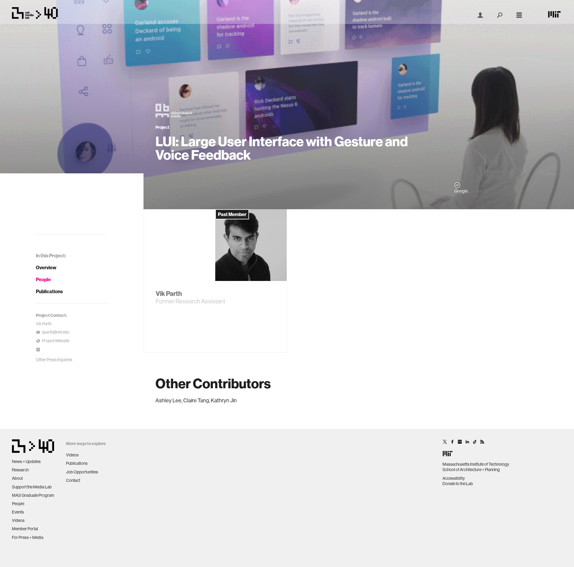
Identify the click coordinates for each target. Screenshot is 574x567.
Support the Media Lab (32, 487)
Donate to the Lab (457, 483)
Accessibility (453, 478)
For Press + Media (27, 537)
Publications (49, 291)
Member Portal (25, 528)
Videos (18, 520)
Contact (73, 480)
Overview (46, 267)
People (43, 279)
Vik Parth (43, 323)
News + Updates (26, 461)
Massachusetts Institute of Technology (475, 464)
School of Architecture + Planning (471, 469)
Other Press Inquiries (54, 359)
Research (20, 470)
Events (18, 512)
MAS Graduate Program (33, 495)
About (17, 478)
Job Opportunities (82, 472)
